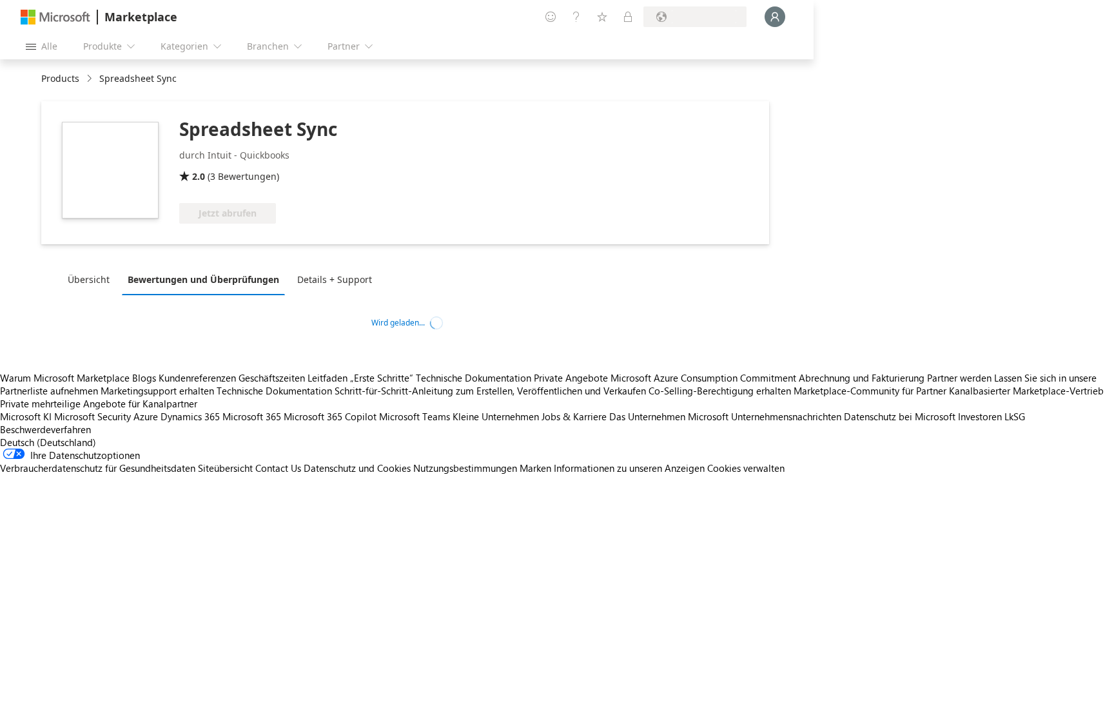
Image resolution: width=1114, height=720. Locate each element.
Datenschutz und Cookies (357, 468)
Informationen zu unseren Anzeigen (629, 468)
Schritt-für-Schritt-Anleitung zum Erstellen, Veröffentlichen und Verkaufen (490, 390)
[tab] (92, 279)
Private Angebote (571, 377)
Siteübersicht (225, 468)
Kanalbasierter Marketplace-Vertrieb (1026, 390)
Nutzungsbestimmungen (465, 468)
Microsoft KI (26, 416)
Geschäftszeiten (272, 377)
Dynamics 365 (190, 416)
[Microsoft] (55, 17)
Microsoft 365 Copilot (330, 416)
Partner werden (959, 377)
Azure (145, 416)
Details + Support (334, 279)
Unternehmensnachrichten (786, 416)
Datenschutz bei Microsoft (899, 416)
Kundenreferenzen (197, 377)
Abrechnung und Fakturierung (861, 377)
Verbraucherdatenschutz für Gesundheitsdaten (97, 468)
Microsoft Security (92, 416)
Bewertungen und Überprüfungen (203, 279)
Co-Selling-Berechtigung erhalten (720, 390)
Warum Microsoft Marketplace (65, 377)
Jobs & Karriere (574, 416)
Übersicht (89, 279)
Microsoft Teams (414, 416)
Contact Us (278, 468)
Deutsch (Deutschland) (48, 442)
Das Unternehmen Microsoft (668, 416)
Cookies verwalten (746, 468)
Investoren (980, 416)
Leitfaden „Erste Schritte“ (360, 377)
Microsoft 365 (251, 416)
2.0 (198, 176)
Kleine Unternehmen (496, 416)
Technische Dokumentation (473, 377)
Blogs (144, 377)
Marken (535, 468)
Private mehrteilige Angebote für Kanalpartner (98, 403)
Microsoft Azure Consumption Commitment (705, 377)
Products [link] (60, 78)
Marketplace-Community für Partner (870, 390)
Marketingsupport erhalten (157, 390)
